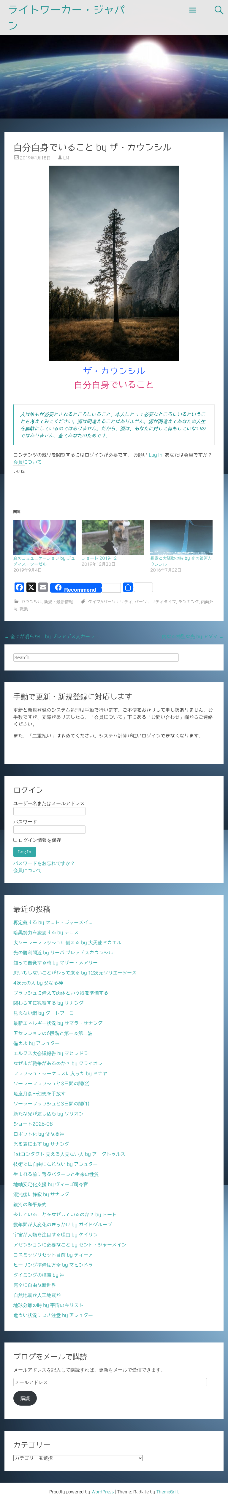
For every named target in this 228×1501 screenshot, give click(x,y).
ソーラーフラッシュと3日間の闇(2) (51, 1083)
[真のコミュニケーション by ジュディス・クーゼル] (44, 537)
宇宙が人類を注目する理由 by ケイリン (55, 1234)
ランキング (188, 602)
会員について (27, 462)
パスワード (25, 821)
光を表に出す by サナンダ (41, 1144)
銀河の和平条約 (30, 1204)
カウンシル (31, 602)
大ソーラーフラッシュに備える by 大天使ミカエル (67, 942)
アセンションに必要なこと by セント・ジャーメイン (69, 1244)
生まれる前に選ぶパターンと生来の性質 (56, 1174)
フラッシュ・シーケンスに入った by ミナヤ (60, 1073)
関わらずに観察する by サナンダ (48, 1003)
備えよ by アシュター (36, 1043)
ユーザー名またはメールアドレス (49, 803)
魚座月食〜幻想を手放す (39, 1093)
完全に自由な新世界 (34, 1285)
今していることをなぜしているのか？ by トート (65, 1214)
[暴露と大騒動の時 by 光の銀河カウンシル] (181, 537)
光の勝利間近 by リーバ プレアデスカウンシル (63, 952)
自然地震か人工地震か (37, 1295)
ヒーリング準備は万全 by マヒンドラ (53, 1264)
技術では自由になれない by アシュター (55, 1164)
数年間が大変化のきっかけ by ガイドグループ (62, 1224)
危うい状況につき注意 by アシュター (53, 1315)
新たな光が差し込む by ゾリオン (48, 1113)
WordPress (102, 1492)
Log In (155, 454)
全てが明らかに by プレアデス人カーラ (49, 636)
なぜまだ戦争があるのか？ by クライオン (57, 1063)
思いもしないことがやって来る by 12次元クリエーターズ (75, 972)
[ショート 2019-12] (113, 537)
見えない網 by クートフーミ (43, 1013)
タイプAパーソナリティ (110, 602)
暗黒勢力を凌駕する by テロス (46, 932)
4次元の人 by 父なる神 (38, 982)
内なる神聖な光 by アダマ (193, 636)
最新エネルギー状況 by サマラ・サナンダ (57, 1023)
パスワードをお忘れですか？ (44, 863)
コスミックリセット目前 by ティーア (53, 1254)
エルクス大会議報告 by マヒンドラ (50, 1053)
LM (66, 158)
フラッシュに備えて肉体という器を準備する (60, 992)
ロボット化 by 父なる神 (38, 1134)
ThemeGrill (167, 1492)
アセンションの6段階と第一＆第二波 (53, 1033)
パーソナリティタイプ (155, 602)
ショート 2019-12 (99, 558)
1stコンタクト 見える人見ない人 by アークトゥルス (69, 1154)
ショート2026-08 (33, 1123)
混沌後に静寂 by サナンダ (41, 1194)
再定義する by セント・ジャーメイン (53, 922)
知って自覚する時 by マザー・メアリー (55, 962)
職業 (24, 609)
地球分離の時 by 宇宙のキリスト (48, 1305)
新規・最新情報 (58, 602)
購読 (25, 1398)
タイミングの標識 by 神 (38, 1275)
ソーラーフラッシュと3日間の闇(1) (51, 1103)
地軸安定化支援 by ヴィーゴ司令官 (50, 1184)
